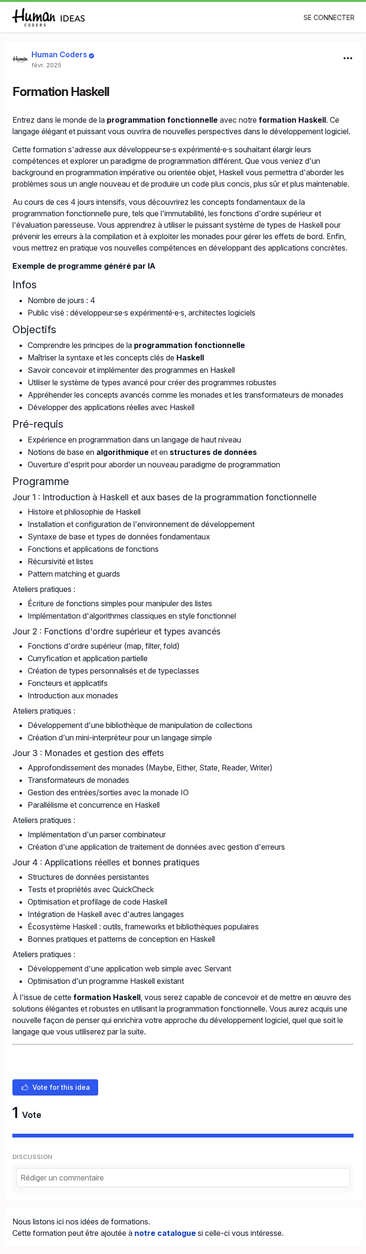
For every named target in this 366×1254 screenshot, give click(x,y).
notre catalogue (165, 1233)
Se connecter (329, 17)
